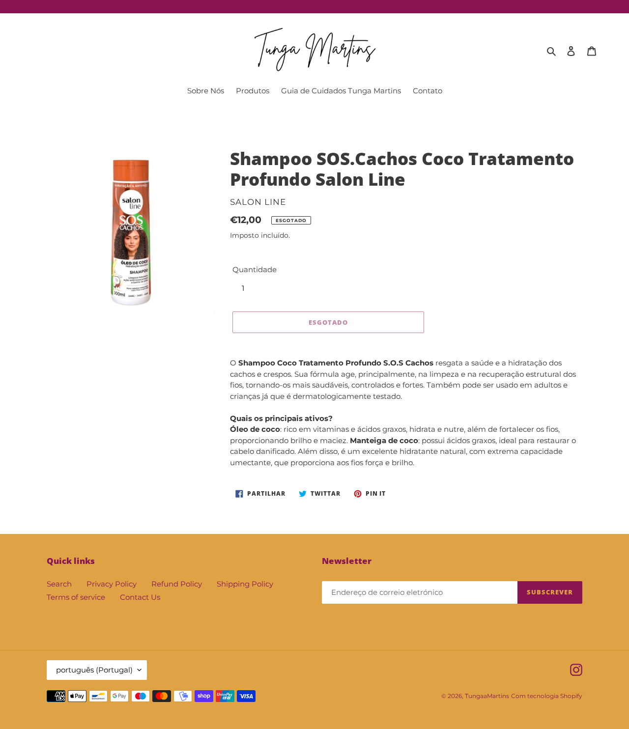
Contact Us (140, 597)
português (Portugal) (94, 669)
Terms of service (76, 597)
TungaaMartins (487, 696)
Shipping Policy (245, 584)
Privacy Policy (111, 584)
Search (59, 584)
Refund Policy (176, 584)
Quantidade (254, 269)
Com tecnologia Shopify (546, 696)
